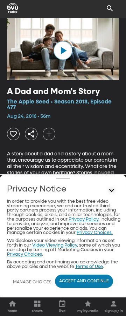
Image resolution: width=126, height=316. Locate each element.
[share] (31, 134)
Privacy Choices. (95, 232)
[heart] (13, 134)
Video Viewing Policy (54, 245)
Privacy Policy (83, 219)
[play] (63, 50)
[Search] (110, 8)
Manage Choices (32, 282)
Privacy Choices (24, 254)
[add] (49, 134)
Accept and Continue (84, 281)
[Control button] (111, 191)
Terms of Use (89, 266)
